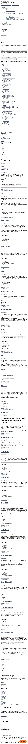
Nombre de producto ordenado (7, 136)
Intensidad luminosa (7, 98)
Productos (5, 8)
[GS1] (7, 352)
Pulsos (4, 82)
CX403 (3, 271)
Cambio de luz (6, 118)
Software (19, 57)
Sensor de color (6, 80)
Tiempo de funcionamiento (9, 78)
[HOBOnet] (7, 409)
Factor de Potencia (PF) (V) (9, 103)
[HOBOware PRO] (5, 434)
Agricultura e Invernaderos (10, 50)
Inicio (4, 7)
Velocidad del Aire (7, 73)
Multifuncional (24, 52)
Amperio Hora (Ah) (7, 122)
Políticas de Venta (7, 735)
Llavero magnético (7, 632)
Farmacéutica (23, 50)
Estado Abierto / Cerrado (8, 106)
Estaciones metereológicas (8, 108)
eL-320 (3, 330)
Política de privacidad (8, 734)
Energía (18, 50)
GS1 (2, 355)
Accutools (7, 45)
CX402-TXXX (5, 247)
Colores (18, 52)
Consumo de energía (7, 113)
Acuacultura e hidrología (11, 52)
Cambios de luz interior (8, 117)
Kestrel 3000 (5, 452)
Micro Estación (6, 94)
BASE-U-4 (4, 169)
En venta (8, 9)
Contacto (5, 23)
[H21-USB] (5, 382)
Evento (4, 105)
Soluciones (5, 12)
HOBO (11, 45)
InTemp (15, 45)
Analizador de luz (7, 119)
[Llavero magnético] (3, 629)
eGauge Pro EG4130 (8, 309)
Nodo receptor (6, 89)
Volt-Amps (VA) (6, 69)
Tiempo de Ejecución (7, 79)
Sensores (24, 57)
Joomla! (2, 738)
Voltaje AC (5, 68)
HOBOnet (4, 412)
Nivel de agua (6, 90)
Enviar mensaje (4, 716)
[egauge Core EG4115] (4, 288)
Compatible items (7, 116)
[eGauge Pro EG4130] (4, 306)
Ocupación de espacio (8, 87)
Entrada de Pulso (7, 110)
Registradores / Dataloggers (10, 57)
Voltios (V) (5, 64)
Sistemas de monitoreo (5, 59)
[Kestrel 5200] (4, 500)
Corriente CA (6, 112)
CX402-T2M (5, 220)
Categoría (3, 137)
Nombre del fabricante (5, 138)
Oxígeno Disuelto (7, 85)
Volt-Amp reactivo (7, 70)
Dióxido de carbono (7, 111)
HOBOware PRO (7, 438)
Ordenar (2, 141)
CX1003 (3, 193)
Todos (2, 45)
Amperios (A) (6, 121)
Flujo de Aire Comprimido (9, 101)
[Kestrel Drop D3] (4, 579)
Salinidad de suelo (7, 81)
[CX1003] (7, 190)
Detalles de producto (5, 189)
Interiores (3, 52)
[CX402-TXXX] (4, 244)
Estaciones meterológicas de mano (10, 107)
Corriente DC (6, 124)
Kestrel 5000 (5, 477)
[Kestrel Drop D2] (4, 552)
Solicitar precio (4, 172)
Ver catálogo (3, 684)
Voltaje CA (5, 66)
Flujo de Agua (6, 102)
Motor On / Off (6, 91)
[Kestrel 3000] (2, 448)
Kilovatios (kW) (6, 97)
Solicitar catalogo (7, 24)
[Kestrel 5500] (4, 526)
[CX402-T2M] (7, 217)
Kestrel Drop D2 (6, 555)
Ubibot (23, 45)
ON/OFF (5, 86)
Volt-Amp (5, 71)
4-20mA (5, 123)
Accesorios (14, 59)
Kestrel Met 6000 (7, 608)
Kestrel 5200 (5, 503)
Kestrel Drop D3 (6, 582)
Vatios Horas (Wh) (7, 75)
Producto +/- (3, 134)
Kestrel (19, 45)
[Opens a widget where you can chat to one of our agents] (23, 741)
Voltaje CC (5, 65)
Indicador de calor (7, 100)
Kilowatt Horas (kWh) (8, 95)
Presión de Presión (7, 84)
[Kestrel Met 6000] (2, 604)
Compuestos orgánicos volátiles (10, 114)
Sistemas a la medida (10, 11)
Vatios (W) (5, 76)
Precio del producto (5, 139)
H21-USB (4, 386)
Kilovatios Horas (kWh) (8, 96)
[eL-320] (5, 326)
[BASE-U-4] (4, 166)
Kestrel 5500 (5, 530)
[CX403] (3, 268)
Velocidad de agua (7, 74)
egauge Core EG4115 (8, 291)
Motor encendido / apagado (9, 92)
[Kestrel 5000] (4, 474)
